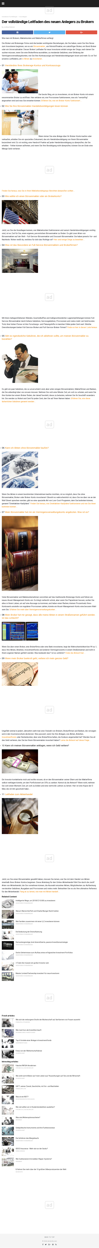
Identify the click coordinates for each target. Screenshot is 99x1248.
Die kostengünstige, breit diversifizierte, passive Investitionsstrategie (42, 942)
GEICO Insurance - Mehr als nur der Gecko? (32, 1149)
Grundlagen (23, 17)
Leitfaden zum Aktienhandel (18, 794)
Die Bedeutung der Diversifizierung (29, 932)
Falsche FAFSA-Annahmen (26, 1065)
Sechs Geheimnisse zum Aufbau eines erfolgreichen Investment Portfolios (44, 953)
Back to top (50, 1237)
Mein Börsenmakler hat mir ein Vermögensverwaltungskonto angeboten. (41, 512)
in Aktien (25, 59)
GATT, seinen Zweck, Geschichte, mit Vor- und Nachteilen (37, 1086)
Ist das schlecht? (10, 618)
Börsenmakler (39, 46)
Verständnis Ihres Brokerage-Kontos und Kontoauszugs (32, 65)
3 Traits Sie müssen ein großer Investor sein (32, 963)
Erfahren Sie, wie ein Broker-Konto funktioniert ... (61, 101)
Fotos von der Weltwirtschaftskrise (29, 1051)
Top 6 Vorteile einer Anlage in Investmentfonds (33, 1040)
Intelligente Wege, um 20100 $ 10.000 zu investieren (35, 901)
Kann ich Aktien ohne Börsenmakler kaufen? (27, 448)
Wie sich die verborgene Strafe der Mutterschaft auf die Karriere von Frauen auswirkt (48, 1020)
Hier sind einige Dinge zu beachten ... (69, 239)
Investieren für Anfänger (9, 17)
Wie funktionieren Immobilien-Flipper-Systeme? (34, 1159)
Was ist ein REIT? (22, 1097)
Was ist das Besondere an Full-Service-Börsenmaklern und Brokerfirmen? (41, 245)
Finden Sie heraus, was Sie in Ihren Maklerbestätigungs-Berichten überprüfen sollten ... (38, 191)
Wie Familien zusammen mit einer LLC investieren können (38, 921)
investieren (37, 59)
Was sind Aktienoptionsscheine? (28, 1117)
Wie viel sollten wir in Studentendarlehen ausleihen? (35, 1107)
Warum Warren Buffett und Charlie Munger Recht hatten (37, 911)
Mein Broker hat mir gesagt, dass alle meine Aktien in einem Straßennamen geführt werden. (50, 615)
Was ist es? (83, 512)
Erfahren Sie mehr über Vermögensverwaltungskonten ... (33, 609)
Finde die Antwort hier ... (75, 653)
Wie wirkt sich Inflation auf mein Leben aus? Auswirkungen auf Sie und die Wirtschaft (48, 1076)
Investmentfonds (9, 737)
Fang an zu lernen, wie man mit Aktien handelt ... (40, 892)
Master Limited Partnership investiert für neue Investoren (37, 973)
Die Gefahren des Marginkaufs (27, 1138)
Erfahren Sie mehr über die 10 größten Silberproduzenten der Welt (41, 1169)
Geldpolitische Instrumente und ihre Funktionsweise (35, 1128)
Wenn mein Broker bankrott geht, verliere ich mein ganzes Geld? (36, 658)
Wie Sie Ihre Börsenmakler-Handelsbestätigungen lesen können (36, 106)
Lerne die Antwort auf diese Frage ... (75, 740)
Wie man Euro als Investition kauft (28, 1030)
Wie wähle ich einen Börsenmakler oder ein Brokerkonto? (33, 196)
